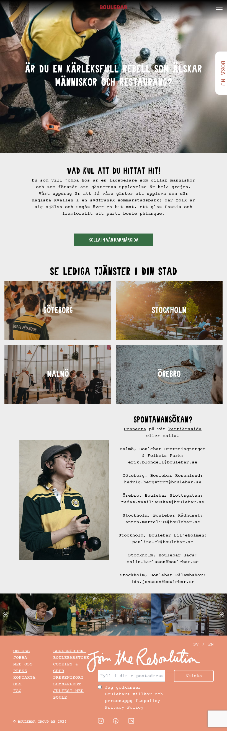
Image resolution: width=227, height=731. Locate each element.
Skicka (193, 675)
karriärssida (185, 429)
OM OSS (21, 651)
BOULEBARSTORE (71, 657)
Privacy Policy (124, 707)
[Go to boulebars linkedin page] (131, 720)
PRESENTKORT (68, 677)
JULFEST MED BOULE (68, 694)
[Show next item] (222, 614)
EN (211, 644)
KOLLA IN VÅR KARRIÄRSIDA (113, 240)
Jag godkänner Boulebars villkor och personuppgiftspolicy (134, 697)
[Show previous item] (4, 614)
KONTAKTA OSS (24, 681)
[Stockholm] (169, 310)
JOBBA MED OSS (23, 661)
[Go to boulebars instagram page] (101, 720)
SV (196, 644)
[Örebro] (169, 374)
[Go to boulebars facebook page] (115, 720)
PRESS (20, 670)
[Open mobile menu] (219, 7)
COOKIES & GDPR (65, 667)
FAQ (17, 690)
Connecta (135, 429)
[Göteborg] (57, 310)
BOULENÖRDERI (69, 651)
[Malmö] (57, 374)
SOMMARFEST (67, 684)
